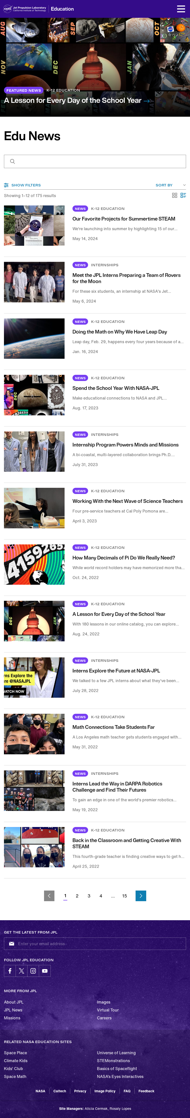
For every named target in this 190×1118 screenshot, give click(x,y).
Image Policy (105, 1091)
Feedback (146, 1091)
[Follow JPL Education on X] (21, 971)
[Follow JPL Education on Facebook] (10, 971)
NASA (40, 1091)
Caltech (59, 1091)
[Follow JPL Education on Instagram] (33, 971)
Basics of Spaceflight (117, 1069)
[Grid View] (175, 196)
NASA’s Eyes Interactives (120, 1076)
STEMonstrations (113, 1061)
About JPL (14, 1002)
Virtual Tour (108, 1010)
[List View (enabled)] (183, 196)
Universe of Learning (116, 1053)
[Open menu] (181, 9)
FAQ (127, 1091)
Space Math (15, 1076)
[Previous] (49, 896)
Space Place (15, 1053)
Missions (12, 1018)
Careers (104, 1018)
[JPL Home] (31, 8)
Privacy (80, 1091)
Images (103, 1002)
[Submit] (10, 943)
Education (62, 8)
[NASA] (8, 8)
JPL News (13, 1010)
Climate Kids (15, 1061)
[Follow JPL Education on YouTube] (45, 971)
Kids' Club (13, 1069)
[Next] (141, 896)
